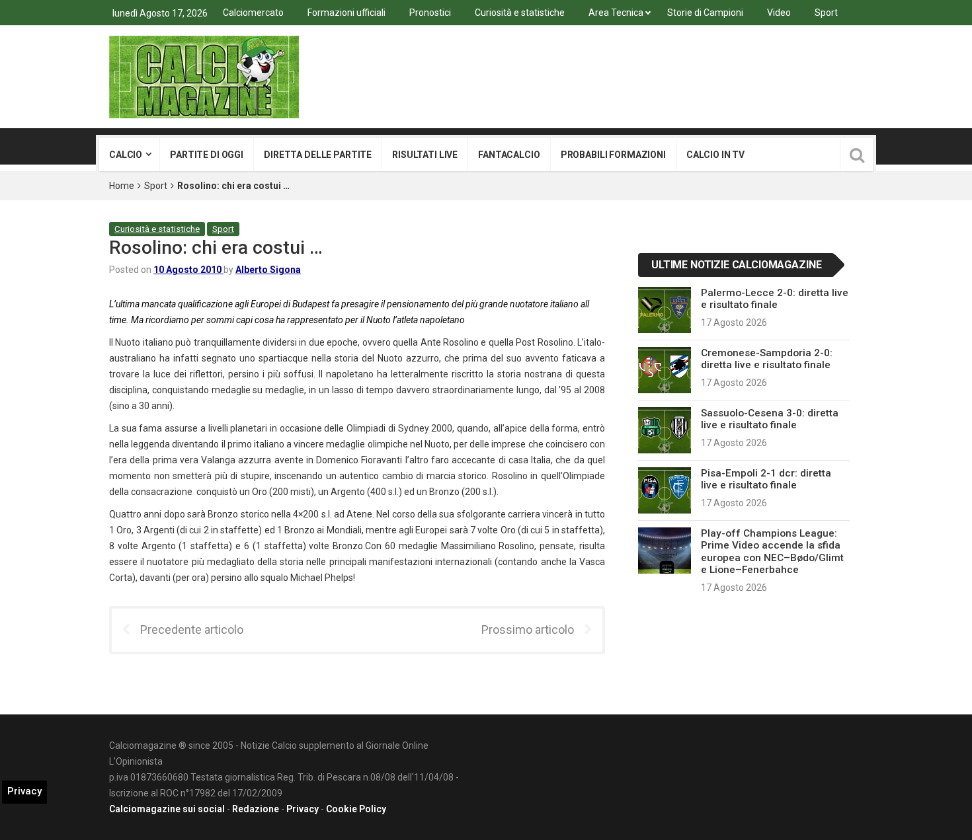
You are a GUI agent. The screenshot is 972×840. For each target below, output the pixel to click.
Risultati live (425, 154)
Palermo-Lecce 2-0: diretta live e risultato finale (774, 299)
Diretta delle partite (318, 154)
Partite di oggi (206, 154)
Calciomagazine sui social (167, 809)
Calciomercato (253, 12)
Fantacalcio (509, 154)
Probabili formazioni (613, 154)
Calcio (125, 154)
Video (779, 12)
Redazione (255, 809)
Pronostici (430, 12)
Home (121, 185)
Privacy (302, 809)
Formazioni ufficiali (346, 12)
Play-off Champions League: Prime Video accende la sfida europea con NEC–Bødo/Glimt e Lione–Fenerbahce (772, 551)
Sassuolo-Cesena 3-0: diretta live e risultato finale (769, 419)
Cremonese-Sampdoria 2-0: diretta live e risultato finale (766, 359)
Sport (826, 12)
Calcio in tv (715, 154)
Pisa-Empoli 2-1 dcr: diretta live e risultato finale (766, 479)
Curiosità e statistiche (520, 12)
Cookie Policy (356, 809)
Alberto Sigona (268, 269)
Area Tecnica (615, 12)
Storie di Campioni (705, 12)
